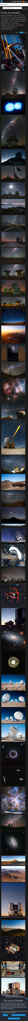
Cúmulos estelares (5, 27)
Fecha (25, 32)
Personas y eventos (6, 23)
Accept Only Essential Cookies (18, 1015)
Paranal (23, 21)
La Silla (11, 21)
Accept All (5, 1015)
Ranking (21, 32)
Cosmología (4, 17)
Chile (22, 15)
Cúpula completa (5, 19)
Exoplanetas (22, 17)
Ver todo (3, 15)
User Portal (19, 1)
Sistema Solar (19, 25)
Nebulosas (16, 21)
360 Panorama (10, 15)
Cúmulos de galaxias (21, 19)
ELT (9, 17)
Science (14, 1)
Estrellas (14, 27)
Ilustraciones (4, 21)
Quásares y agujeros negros (8, 25)
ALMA (15, 15)
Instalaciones (15, 23)
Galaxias (13, 19)
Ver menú (5, 4)
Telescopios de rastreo (6, 29)
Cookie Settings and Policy (14, 1018)
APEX (19, 15)
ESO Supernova (14, 17)
